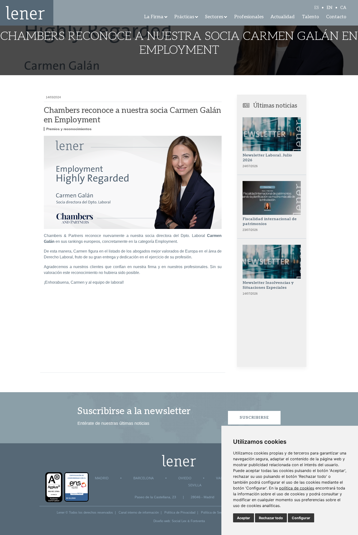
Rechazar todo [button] (271, 518)
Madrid (102, 478)
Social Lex (179, 521)
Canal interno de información (139, 512)
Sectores (214, 17)
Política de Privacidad (179, 512)
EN (329, 7)
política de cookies (296, 488)
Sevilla (194, 485)
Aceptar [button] (243, 518)
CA (343, 7)
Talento (310, 17)
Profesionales (249, 17)
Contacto (336, 17)
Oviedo (184, 478)
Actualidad (283, 17)
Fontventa (198, 521)
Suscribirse (254, 417)
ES (316, 7)
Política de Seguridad (216, 512)
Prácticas (184, 17)
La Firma (153, 17)
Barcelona (143, 478)
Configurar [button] (301, 518)
